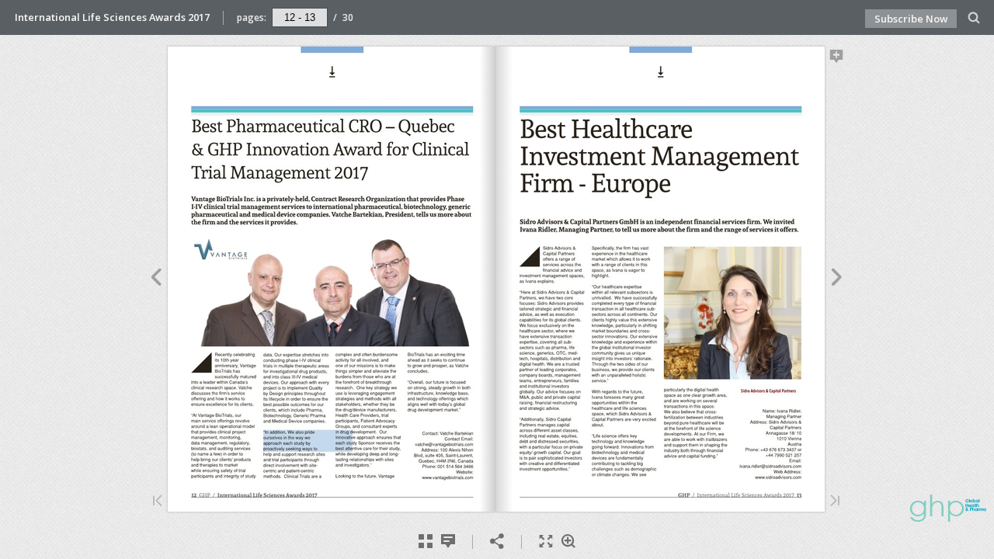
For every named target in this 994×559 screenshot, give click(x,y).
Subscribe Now (910, 19)
